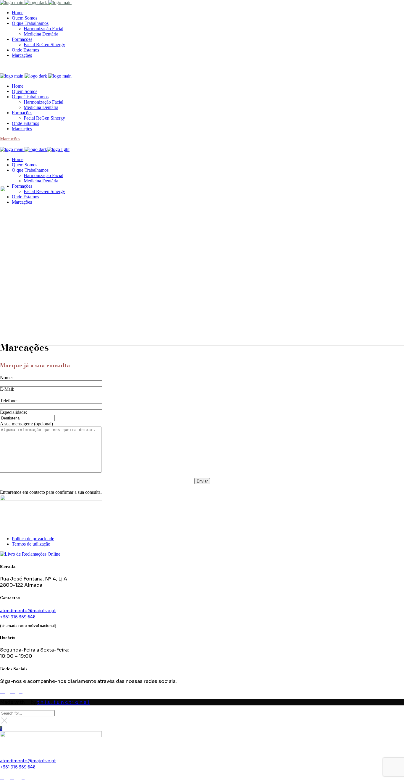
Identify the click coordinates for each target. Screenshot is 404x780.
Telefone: (8, 400)
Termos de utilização (31, 543)
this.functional (63, 702)
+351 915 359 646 (17, 617)
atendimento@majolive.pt (28, 610)
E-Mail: (7, 389)
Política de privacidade (33, 538)
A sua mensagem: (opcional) (26, 423)
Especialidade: (13, 412)
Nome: (6, 377)
